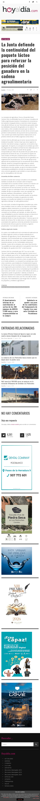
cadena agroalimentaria (8, 287)
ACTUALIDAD (5, 39)
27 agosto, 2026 (17, 338)
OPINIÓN (7, 779)
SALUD (7, 784)
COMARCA (8, 763)
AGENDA (7, 761)
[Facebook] (29, 2)
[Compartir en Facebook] (27, 90)
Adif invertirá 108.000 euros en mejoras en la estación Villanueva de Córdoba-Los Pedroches (17, 382)
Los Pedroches (18, 287)
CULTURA (8, 765)
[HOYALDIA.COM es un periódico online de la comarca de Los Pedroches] (20, 11)
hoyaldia (3, 362)
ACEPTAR (20, 799)
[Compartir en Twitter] (31, 90)
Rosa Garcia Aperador (6, 338)
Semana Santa (9, 786)
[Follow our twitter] (3, 435)
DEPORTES (8, 768)
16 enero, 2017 (10, 90)
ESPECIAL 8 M (9, 777)
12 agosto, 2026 (10, 362)
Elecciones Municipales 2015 (13, 770)
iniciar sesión (15, 424)
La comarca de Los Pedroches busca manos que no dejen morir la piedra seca (19, 358)
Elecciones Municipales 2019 (13, 772)
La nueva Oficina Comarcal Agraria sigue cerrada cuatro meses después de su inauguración (18, 335)
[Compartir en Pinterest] (37, 90)
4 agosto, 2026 (10, 386)
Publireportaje (9, 781)
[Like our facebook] (22, 435)
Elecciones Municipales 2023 (13, 774)
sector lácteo (26, 287)
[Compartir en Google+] (34, 90)
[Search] (3, 2)
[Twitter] (33, 2)
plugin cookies (36, 798)
